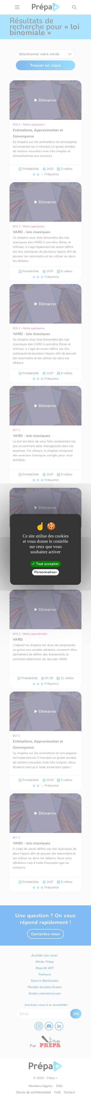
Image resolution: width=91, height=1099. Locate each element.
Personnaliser (45, 572)
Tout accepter (47, 564)
